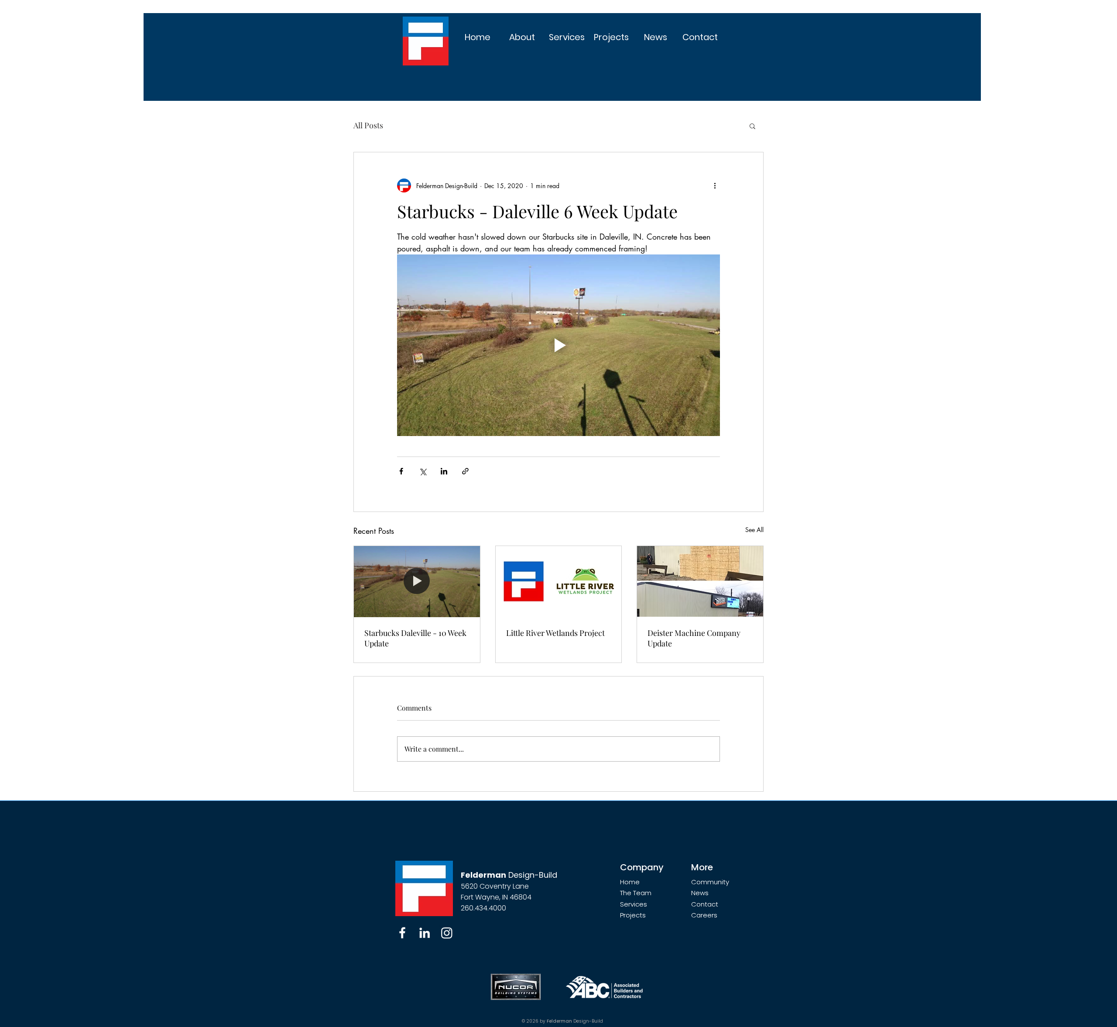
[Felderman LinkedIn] (424, 932)
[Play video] (558, 345)
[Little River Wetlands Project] (559, 581)
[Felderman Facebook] (402, 932)
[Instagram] (446, 932)
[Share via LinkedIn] (444, 471)
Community (710, 881)
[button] (522, 37)
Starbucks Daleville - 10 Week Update (415, 638)
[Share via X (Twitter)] (422, 471)
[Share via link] (465, 471)
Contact (704, 904)
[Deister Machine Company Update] (700, 581)
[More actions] (714, 185)
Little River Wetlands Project (555, 633)
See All (754, 530)
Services (633, 904)
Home (630, 881)
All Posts (368, 125)
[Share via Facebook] (401, 471)
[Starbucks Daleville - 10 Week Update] (417, 581)
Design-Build (509, 874)
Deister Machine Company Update (694, 638)
